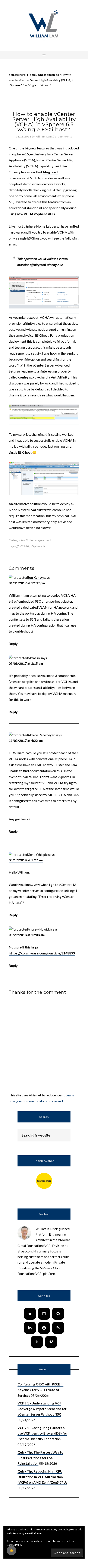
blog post (50, 172)
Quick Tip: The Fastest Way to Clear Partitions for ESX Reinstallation (40, 1458)
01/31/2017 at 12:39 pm (27, 583)
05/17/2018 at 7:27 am (26, 860)
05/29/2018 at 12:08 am (27, 935)
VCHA (24, 546)
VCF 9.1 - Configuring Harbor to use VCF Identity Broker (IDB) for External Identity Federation (42, 1433)
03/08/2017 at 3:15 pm (26, 663)
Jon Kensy (35, 577)
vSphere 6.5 (39, 546)
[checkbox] (11, 1550)
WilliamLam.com (44, 25)
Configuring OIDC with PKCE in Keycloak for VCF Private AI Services (40, 1389)
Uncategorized (40, 540)
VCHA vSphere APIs (39, 214)
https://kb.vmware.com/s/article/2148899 (42, 953)
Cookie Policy (14, 1544)
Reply (13, 643)
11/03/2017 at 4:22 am (26, 740)
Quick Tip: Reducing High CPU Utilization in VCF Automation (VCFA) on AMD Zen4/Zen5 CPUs (42, 1477)
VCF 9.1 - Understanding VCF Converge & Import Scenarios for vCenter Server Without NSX (42, 1408)
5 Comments (63, 136)
